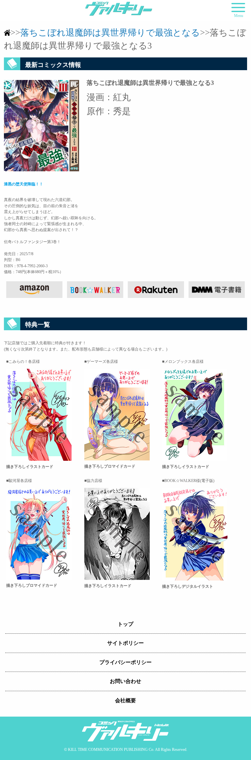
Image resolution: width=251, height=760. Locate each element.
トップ (125, 624)
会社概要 (125, 700)
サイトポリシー (125, 643)
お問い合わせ (125, 681)
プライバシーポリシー (125, 662)
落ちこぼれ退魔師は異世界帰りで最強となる (110, 33)
